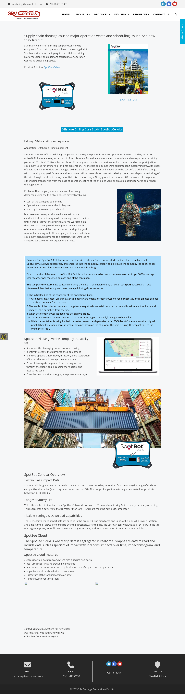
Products (101, 14)
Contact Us (161, 14)
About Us (81, 14)
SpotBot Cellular (53, 67)
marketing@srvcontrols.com (27, 4)
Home (66, 14)
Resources (140, 14)
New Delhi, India (157, 676)
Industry (120, 14)
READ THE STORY (128, 99)
